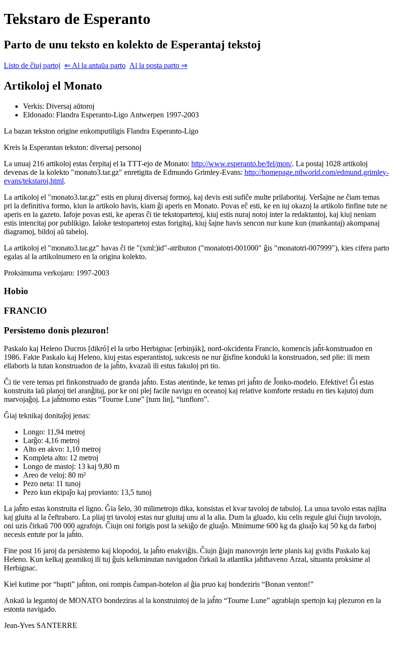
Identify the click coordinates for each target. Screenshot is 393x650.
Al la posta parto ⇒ (158, 65)
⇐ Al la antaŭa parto (95, 65)
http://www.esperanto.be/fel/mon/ (241, 164)
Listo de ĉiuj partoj (32, 65)
